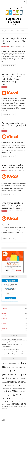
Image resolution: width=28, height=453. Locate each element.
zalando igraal (4, 408)
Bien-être (3, 313)
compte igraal (10, 367)
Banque (3, 311)
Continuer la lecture (8, 65)
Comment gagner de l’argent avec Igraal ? (12, 339)
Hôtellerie (3, 323)
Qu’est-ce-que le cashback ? (8, 342)
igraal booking (4, 382)
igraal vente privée (8, 404)
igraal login (12, 398)
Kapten (12, 46)
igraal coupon (15, 388)
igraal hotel (10, 395)
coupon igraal (15, 367)
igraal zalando (19, 403)
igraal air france (19, 371)
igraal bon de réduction (21, 378)
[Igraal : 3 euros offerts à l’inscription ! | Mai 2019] (9, 176)
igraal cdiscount (13, 385)
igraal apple (18, 374)
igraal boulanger (15, 381)
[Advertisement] (14, 438)
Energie (3, 321)
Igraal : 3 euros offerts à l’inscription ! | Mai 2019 (12, 166)
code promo (5, 46)
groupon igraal (6, 371)
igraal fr (17, 391)
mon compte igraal (5, 406)
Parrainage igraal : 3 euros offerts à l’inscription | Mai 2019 (13, 125)
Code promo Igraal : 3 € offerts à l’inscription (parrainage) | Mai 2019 (12, 205)
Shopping (3, 325)
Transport (3, 331)
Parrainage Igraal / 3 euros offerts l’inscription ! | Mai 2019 (13, 41)
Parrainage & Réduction (14, 20)
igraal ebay (20, 388)
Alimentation (4, 308)
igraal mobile (21, 398)
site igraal (21, 406)
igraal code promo (8, 388)
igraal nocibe (9, 401)
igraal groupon (22, 391)
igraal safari (21, 401)
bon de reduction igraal (6, 363)
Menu (4, 2)
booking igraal (14, 363)
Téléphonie (4, 328)
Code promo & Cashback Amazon (10, 349)
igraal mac (16, 398)
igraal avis (11, 378)
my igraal (11, 406)
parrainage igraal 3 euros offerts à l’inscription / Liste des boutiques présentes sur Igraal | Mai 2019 (13, 79)
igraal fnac (11, 390)
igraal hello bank (4, 395)
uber (25, 406)
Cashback (4, 87)
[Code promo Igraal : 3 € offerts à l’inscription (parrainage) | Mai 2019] (9, 218)
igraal (12, 370)
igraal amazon (8, 374)
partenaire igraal (16, 406)
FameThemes (12, 422)
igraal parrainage (15, 401)
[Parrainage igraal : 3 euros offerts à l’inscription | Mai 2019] (9, 136)
